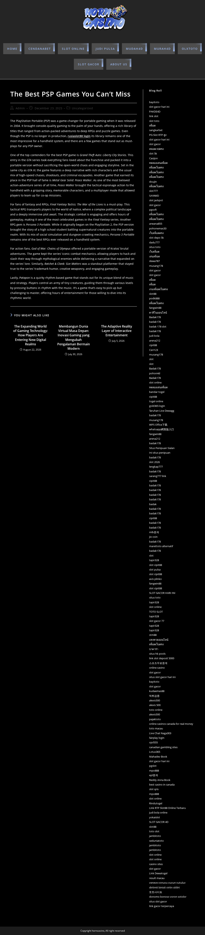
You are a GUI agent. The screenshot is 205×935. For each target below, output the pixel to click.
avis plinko (155, 579)
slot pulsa (155, 569)
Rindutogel (155, 803)
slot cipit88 (155, 565)
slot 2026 (154, 462)
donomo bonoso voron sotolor (167, 896)
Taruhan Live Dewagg (161, 410)
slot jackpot (156, 200)
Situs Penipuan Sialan (162, 448)
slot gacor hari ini (159, 107)
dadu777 (154, 242)
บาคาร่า (153, 649)
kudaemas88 (156, 691)
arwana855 (155, 223)
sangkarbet (156, 130)
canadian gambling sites (163, 747)
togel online (156, 401)
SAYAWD (154, 195)
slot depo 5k (156, 237)
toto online (155, 710)
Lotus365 (154, 752)
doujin (153, 181)
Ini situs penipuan (159, 452)
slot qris (154, 789)
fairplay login (156, 738)
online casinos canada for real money (171, 724)
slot (151, 359)
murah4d (162, 49)
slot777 (153, 191)
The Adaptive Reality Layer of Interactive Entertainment (116, 331)
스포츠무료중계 (158, 663)
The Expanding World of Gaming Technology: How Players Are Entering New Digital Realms (30, 335)
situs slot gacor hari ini (162, 677)
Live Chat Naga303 (160, 733)
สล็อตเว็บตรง (156, 167)
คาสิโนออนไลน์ (158, 312)
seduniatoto (156, 840)
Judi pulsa (105, 49)
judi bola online (158, 812)
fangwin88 (155, 308)
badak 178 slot (157, 326)
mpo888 (154, 770)
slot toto (154, 121)
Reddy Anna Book (159, 780)
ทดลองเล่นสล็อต (158, 163)
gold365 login (157, 406)
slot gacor (155, 144)
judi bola (154, 336)
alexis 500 (155, 705)
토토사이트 (155, 892)
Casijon (153, 158)
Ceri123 (153, 350)
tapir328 (154, 560)
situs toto (155, 247)
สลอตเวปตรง (156, 149)
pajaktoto (155, 719)
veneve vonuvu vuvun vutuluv (167, 882)
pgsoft (153, 209)
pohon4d (154, 373)
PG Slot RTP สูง (157, 135)
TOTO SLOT (156, 611)
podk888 (154, 298)
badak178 (155, 322)
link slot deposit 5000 (161, 658)
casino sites (156, 864)
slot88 (152, 294)
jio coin (153, 537)
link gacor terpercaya (161, 906)
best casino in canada (162, 784)
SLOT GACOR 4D (158, 822)
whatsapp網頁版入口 (161, 429)
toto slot (154, 831)
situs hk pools (157, 653)
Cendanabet (39, 49)
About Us (118, 64)
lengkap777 (156, 466)
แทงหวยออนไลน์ (158, 639)
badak (153, 504)
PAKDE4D (154, 111)
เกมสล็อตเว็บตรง (158, 289)
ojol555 (153, 742)
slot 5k (153, 153)
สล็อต (152, 125)
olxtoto (190, 49)
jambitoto (155, 836)
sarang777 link (157, 476)
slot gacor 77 (156, 621)
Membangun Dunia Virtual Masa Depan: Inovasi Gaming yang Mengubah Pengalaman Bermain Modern (73, 337)
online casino (157, 667)
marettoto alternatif (161, 546)
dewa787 (154, 261)
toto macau (156, 728)
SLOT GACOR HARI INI (162, 593)
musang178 (156, 266)
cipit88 (153, 345)
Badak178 (155, 317)
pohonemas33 (157, 228)
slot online (73, 49)
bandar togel (156, 392)
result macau (157, 878)
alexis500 (154, 700)
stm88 (153, 635)
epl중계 (153, 775)
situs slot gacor (158, 901)
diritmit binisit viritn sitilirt (164, 887)
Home (12, 49)
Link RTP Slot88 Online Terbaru (167, 808)
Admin (20, 108)
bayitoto (154, 102)
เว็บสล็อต (154, 251)
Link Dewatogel (158, 873)
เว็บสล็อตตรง (156, 233)
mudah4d (134, 49)
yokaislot (154, 817)
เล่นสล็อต (154, 256)
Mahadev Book (158, 756)
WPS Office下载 (158, 424)
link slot (153, 116)
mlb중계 (154, 532)
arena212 (154, 340)
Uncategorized (82, 108)
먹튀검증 (154, 696)
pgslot (153, 766)
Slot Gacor (88, 64)
